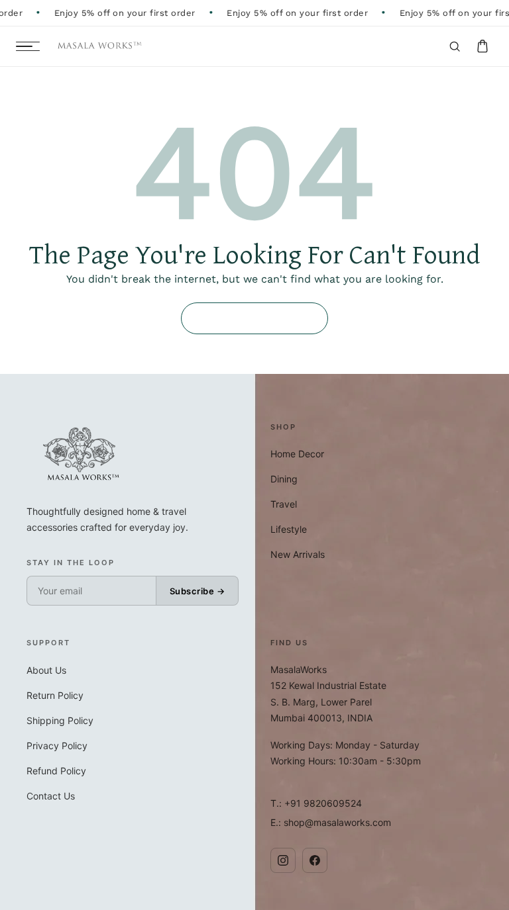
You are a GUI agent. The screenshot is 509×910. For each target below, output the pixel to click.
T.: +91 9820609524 (316, 803)
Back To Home (254, 318)
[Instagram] (283, 860)
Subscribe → (197, 591)
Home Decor (297, 453)
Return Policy (55, 695)
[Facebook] (314, 860)
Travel (283, 504)
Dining (284, 478)
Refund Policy (56, 770)
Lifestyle (288, 529)
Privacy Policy (57, 745)
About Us (46, 670)
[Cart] (482, 46)
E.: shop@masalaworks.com (330, 822)
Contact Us (51, 795)
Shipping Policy (60, 720)
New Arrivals (297, 554)
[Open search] (454, 46)
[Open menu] (27, 46)
